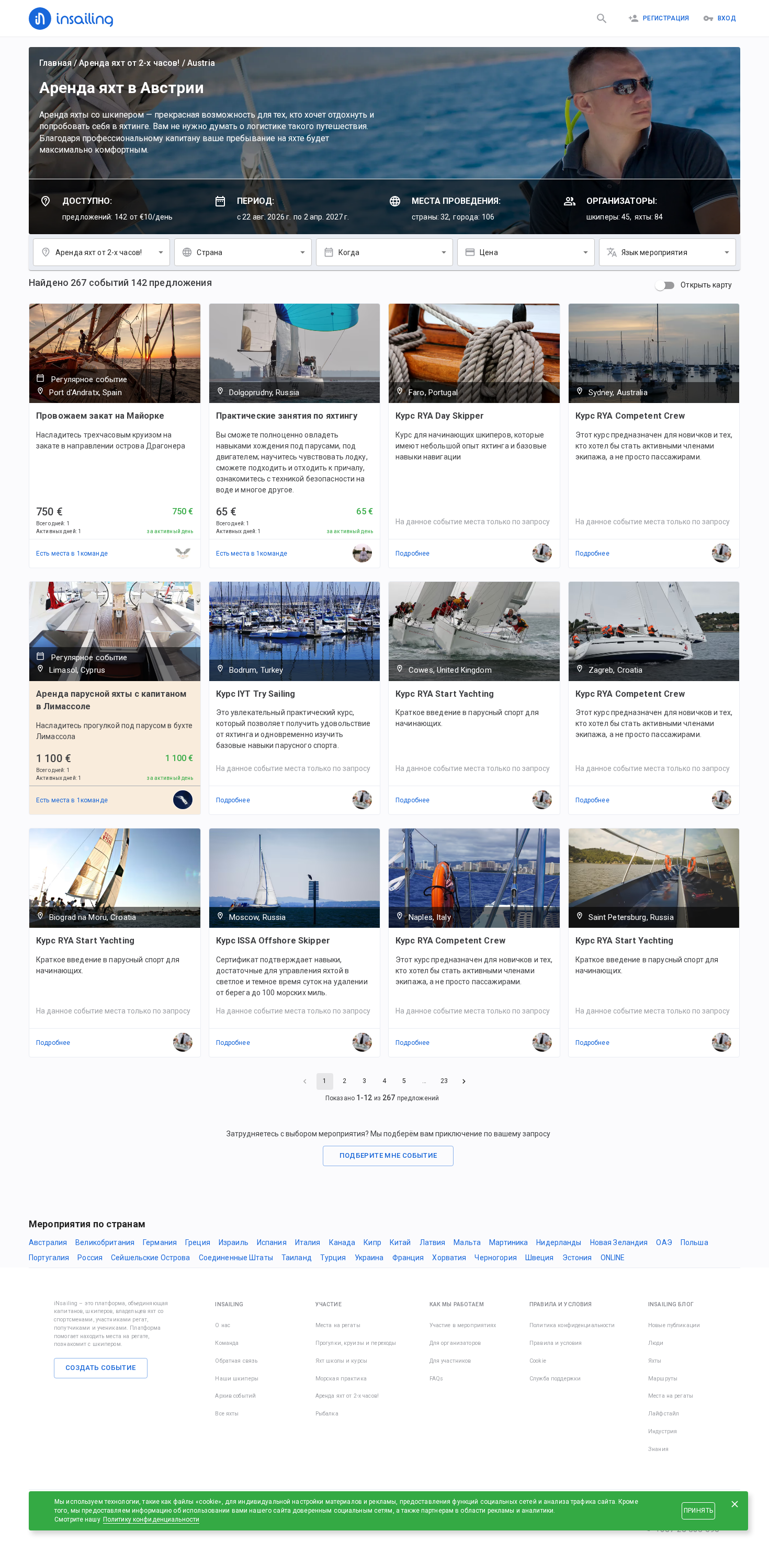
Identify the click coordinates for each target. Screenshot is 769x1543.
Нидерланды (558, 1242)
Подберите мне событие (388, 1155)
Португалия (49, 1257)
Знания (658, 1449)
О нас (222, 1325)
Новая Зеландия (619, 1242)
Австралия (48, 1242)
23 (444, 1081)
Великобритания (104, 1242)
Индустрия (662, 1431)
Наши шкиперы (236, 1378)
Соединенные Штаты (236, 1257)
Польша (694, 1242)
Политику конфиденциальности (151, 1519)
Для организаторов (455, 1343)
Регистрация (666, 18)
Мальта (467, 1242)
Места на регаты (337, 1325)
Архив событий (235, 1395)
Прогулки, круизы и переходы (356, 1343)
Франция (408, 1257)
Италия (308, 1242)
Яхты (655, 1360)
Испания (272, 1242)
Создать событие (100, 1368)
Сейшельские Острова (150, 1257)
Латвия (433, 1242)
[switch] (660, 285)
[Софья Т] (183, 800)
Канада (342, 1242)
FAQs (436, 1378)
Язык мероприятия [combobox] (654, 252)
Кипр (372, 1242)
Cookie (537, 1360)
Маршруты (662, 1378)
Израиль (233, 1242)
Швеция (539, 1257)
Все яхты (227, 1413)
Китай (400, 1242)
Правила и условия (555, 1343)
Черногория (495, 1257)
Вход (727, 18)
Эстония (577, 1257)
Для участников (450, 1360)
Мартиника (508, 1242)
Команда (227, 1343)
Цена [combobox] (489, 252)
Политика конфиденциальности (572, 1325)
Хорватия (449, 1257)
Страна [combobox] (209, 252)
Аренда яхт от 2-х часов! (129, 63)
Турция (333, 1257)
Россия (90, 1257)
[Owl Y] (183, 553)
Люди (656, 1343)
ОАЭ (664, 1242)
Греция (197, 1242)
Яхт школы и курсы (341, 1360)
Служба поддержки (555, 1378)
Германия (160, 1242)
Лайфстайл (663, 1413)
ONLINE (613, 1257)
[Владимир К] (362, 553)
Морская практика (341, 1378)
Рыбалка (326, 1413)
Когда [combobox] (349, 252)
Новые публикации (674, 1325)
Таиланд (296, 1257)
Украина (369, 1257)
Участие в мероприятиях (462, 1325)
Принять (698, 1510)
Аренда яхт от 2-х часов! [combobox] (98, 252)
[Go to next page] (464, 1081)
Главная (55, 63)
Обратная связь (236, 1360)
